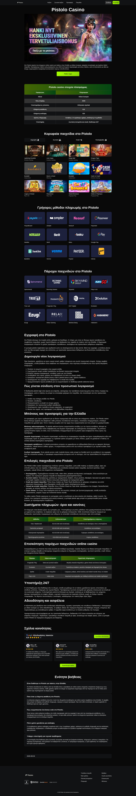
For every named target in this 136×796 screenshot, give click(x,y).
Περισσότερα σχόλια (68, 665)
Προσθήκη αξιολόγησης (102, 636)
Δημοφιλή (34, 140)
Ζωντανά (55, 140)
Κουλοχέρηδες (100, 140)
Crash (78, 140)
